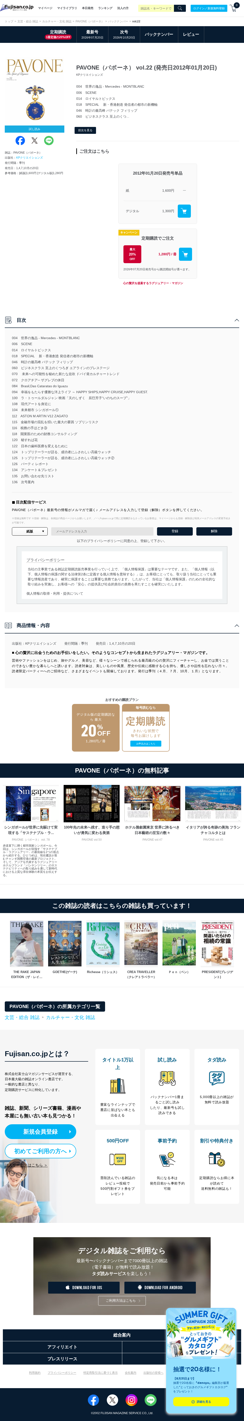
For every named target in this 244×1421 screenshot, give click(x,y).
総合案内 (122, 1335)
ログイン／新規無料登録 (209, 8)
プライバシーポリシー (62, 1372)
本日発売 (87, 8)
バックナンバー (118, 21)
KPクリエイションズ (29, 157)
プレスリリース (62, 1358)
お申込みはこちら (145, 743)
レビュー (191, 34)
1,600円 (168, 190)
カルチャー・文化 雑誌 (56, 21)
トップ (9, 21)
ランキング (105, 8)
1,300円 (168, 211)
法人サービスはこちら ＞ (26, 1165)
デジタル (132, 211)
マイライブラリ (67, 8)
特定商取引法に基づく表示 (100, 1372)
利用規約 (35, 1372)
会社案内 (130, 1372)
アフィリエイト (62, 1347)
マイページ (45, 8)
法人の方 (123, 8)
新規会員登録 (40, 1131)
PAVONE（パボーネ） (90, 21)
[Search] (180, 8)
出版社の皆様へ (153, 1372)
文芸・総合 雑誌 (27, 21)
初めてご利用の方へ (40, 1151)
